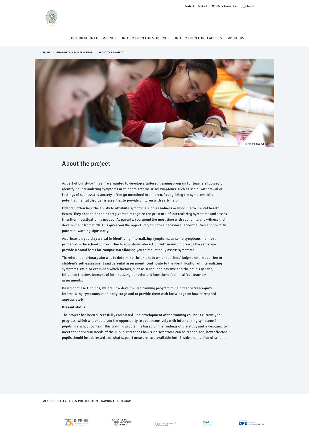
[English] (61, 19)
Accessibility (54, 401)
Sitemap (124, 401)
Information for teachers (198, 38)
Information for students (145, 38)
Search (250, 6)
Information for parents (93, 38)
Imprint (107, 401)
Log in (262, 6)
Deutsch (203, 6)
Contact (189, 6)
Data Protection (227, 6)
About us (236, 38)
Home (46, 52)
